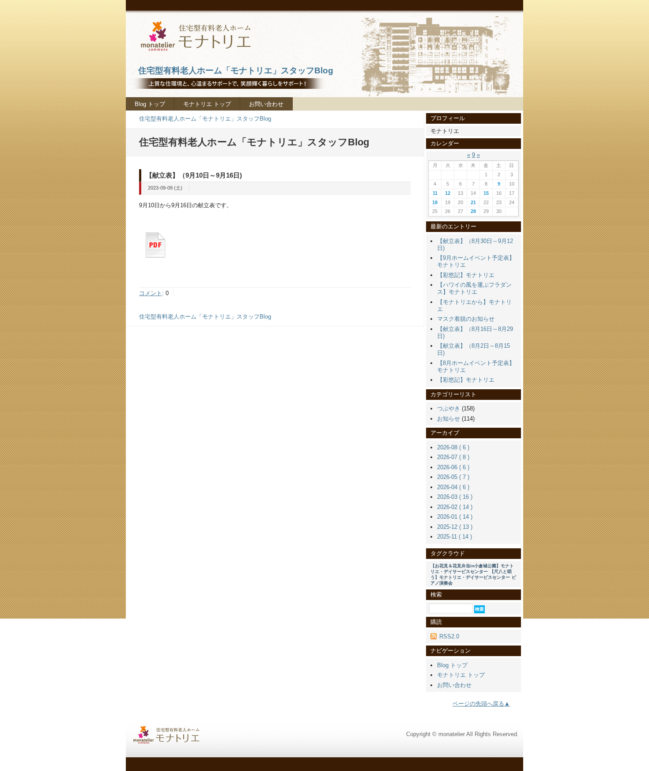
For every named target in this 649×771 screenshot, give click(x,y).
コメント (150, 293)
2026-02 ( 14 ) (454, 507)
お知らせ (448, 418)
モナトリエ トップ (207, 104)
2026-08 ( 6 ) (453, 447)
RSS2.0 (449, 636)
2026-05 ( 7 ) (453, 477)
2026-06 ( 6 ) (453, 467)
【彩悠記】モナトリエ (465, 275)
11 (435, 193)
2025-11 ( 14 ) (454, 536)
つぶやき (448, 408)
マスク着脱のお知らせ (465, 318)
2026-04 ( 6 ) (453, 487)
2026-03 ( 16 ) (454, 497)
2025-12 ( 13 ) (454, 527)
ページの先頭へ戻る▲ (481, 703)
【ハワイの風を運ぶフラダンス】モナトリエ (474, 288)
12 (447, 193)
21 (473, 202)
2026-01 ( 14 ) (454, 516)
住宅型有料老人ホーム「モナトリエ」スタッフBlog (205, 118)
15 (486, 193)
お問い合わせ (266, 104)
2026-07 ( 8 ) (453, 457)
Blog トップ (150, 104)
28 (473, 211)
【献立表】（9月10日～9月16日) (194, 175)
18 (435, 202)
